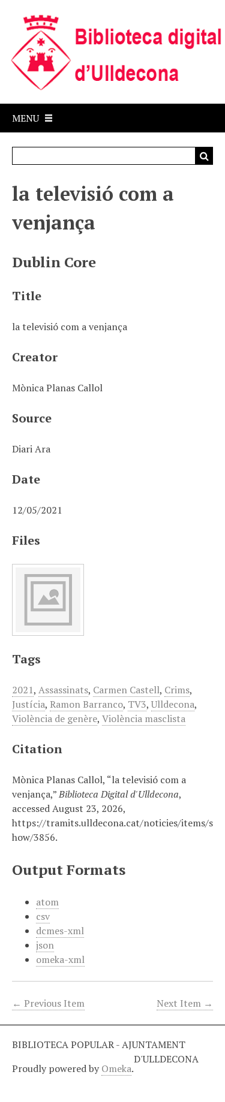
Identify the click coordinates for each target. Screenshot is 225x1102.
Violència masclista (143, 718)
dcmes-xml (60, 930)
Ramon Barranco (86, 704)
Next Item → (185, 1003)
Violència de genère (54, 718)
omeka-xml (60, 959)
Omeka (116, 1068)
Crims (177, 689)
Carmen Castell (126, 689)
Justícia (28, 704)
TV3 (137, 704)
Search (204, 156)
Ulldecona (172, 704)
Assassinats (63, 689)
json (45, 945)
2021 (23, 689)
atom (47, 901)
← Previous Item (48, 1003)
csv (43, 916)
